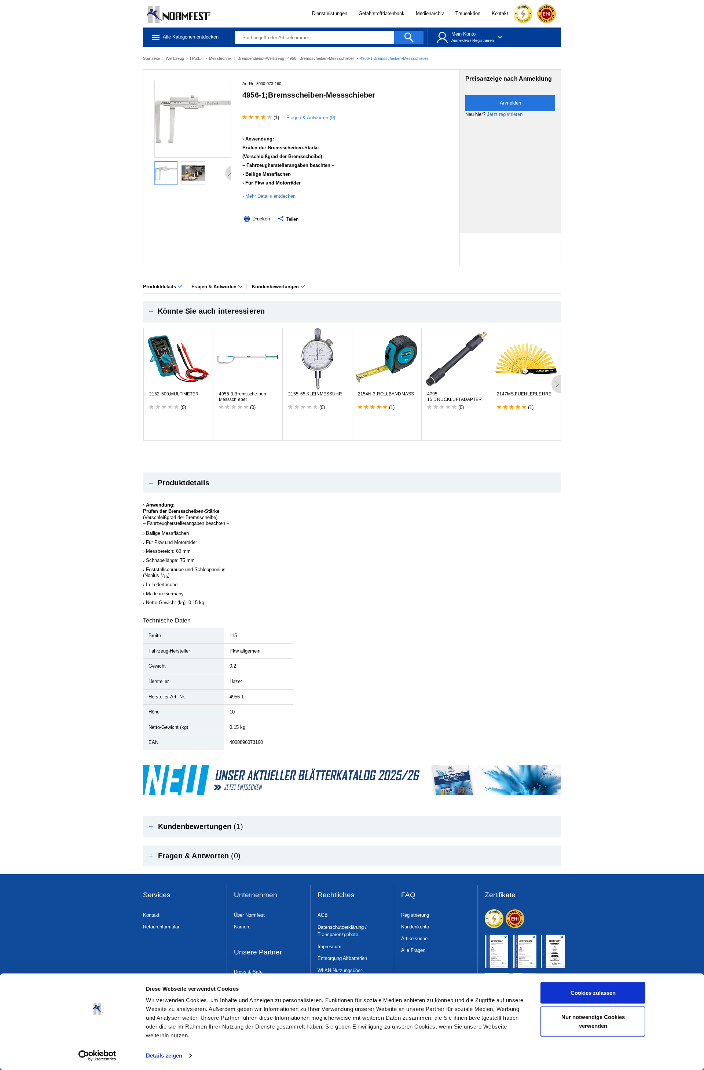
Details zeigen (164, 1055)
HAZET (197, 58)
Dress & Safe (248, 972)
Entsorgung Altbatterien (342, 958)
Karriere (242, 927)
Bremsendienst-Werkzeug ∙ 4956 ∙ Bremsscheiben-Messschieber (296, 58)
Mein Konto (463, 34)
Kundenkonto (415, 927)
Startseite (152, 58)
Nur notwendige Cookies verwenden (593, 1021)
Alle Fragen (413, 950)
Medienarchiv (430, 13)
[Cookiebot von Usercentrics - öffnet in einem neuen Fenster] (97, 1055)
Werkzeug (175, 58)
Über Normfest (249, 915)
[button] (352, 311)
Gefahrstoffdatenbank (381, 13)
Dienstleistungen (329, 13)
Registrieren (483, 40)
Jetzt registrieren (504, 114)
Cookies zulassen (593, 993)
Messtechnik (221, 58)
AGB (323, 915)
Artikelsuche (414, 938)
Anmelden (460, 40)
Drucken (260, 219)
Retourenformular (161, 927)
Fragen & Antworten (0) (310, 117)
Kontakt (500, 13)
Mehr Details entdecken (270, 196)
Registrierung (415, 915)
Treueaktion (467, 13)
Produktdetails (160, 286)
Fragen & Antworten (214, 286)
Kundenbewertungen (276, 286)
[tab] (352, 311)
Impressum (329, 946)
